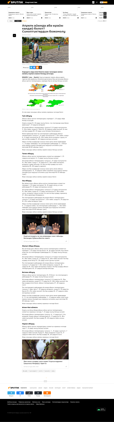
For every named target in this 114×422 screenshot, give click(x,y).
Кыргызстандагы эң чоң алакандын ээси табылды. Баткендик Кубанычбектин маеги (43, 237)
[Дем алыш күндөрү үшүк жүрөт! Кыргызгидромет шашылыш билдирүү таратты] (45, 349)
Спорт (64, 388)
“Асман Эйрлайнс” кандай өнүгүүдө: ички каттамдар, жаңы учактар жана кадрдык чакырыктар (71, 16)
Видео (79, 388)
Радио (45, 388)
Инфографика (71, 388)
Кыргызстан (47, 371)
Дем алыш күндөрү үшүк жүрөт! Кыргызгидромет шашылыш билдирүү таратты (43, 362)
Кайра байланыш (40, 404)
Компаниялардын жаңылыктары (60, 402)
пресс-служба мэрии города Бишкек (31, 64)
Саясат (40, 388)
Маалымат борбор (87, 388)
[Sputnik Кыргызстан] (16, 4)
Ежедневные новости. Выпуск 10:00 (88, 14)
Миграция (58, 388)
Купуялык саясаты (74, 402)
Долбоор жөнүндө (12, 402)
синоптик (41, 371)
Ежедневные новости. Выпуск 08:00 (16, 14)
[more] (66, 241)
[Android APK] (101, 409)
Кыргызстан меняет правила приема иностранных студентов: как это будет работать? (34, 16)
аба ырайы (25, 371)
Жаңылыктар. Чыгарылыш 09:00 (51, 14)
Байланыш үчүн (36, 402)
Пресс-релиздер (46, 402)
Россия (51, 388)
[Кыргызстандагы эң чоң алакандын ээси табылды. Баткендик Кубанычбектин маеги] (45, 224)
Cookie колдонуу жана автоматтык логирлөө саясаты (20, 404)
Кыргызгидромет (33, 371)
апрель (53, 371)
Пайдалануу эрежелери (24, 402)
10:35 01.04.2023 (26, 35)
